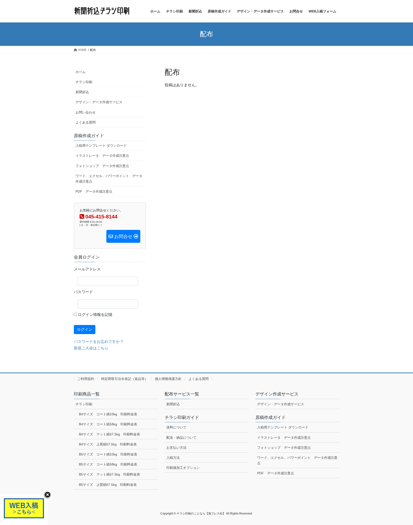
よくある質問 (86, 122)
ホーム (81, 72)
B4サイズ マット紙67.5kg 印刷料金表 (109, 434)
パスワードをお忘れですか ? (98, 342)
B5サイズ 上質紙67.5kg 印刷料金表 (108, 485)
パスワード (83, 292)
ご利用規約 (85, 379)
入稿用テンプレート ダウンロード (101, 145)
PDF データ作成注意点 (94, 191)
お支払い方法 (176, 447)
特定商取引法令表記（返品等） (124, 379)
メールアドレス (87, 269)
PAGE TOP (399, 505)
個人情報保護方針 (168, 379)
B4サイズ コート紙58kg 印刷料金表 (108, 424)
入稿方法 (173, 458)
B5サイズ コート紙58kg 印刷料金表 (108, 464)
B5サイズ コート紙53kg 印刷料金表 (108, 454)
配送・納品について (181, 437)
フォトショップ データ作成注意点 (102, 166)
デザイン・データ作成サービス (99, 102)
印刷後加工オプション (183, 468)
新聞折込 (82, 92)
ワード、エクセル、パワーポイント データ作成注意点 (109, 178)
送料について (176, 427)
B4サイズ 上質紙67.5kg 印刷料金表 (108, 444)
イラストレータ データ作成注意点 (102, 155)
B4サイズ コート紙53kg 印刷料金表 (108, 414)
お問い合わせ (86, 112)
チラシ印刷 (84, 82)
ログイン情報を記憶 (94, 315)
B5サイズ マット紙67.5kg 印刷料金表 (109, 474)
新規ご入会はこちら (91, 348)
